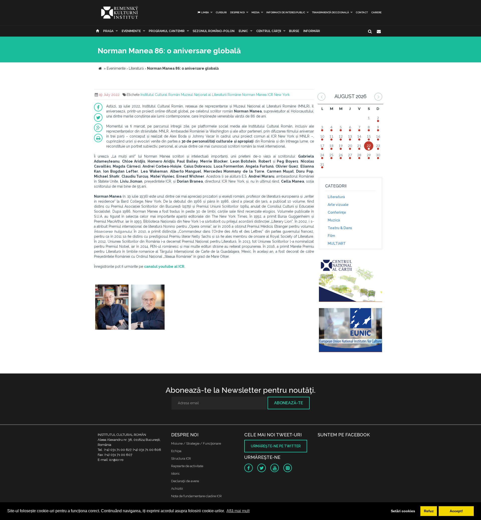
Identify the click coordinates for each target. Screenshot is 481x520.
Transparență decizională (330, 12)
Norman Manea (254, 95)
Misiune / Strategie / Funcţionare (196, 443)
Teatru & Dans (340, 228)
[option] (112, 308)
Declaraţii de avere (185, 481)
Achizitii (177, 488)
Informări (311, 31)
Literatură (336, 197)
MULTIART (337, 243)
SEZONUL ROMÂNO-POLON (213, 31)
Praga (108, 31)
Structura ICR (181, 458)
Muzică (334, 220)
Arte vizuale (338, 205)
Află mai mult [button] (238, 511)
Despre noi (237, 12)
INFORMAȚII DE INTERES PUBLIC (285, 12)
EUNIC (243, 31)
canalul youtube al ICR (164, 267)
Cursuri (221, 12)
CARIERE (376, 12)
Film (331, 236)
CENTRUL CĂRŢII (268, 31)
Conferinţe (337, 212)
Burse (294, 31)
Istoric (175, 473)
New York (282, 95)
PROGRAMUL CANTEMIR (167, 31)
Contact (362, 12)
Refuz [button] (429, 511)
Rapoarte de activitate (187, 466)
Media (256, 12)
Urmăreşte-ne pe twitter (276, 446)
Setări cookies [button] (403, 511)
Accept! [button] (456, 511)
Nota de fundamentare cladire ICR (196, 496)
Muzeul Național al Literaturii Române (211, 95)
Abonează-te (288, 403)
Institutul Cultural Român (160, 95)
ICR (270, 95)
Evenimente (131, 31)
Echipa (176, 451)
